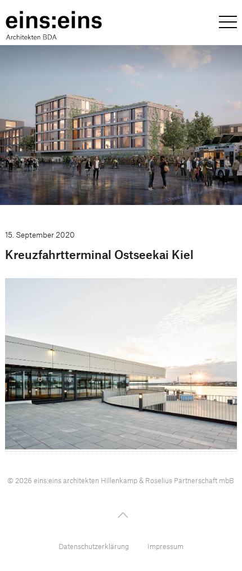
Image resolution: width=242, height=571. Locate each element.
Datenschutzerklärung (94, 546)
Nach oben (121, 513)
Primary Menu (228, 22)
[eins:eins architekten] (53, 25)
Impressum (165, 546)
